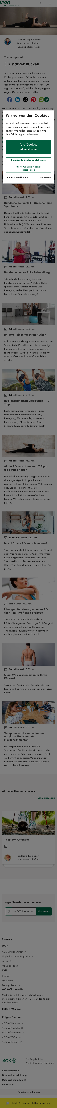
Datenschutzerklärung (17, 177)
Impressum (45, 177)
